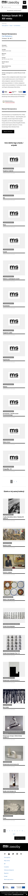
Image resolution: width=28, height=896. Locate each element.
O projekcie (6, 867)
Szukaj (24, 7)
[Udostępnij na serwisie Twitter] (10, 38)
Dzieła (11, 25)
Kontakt (5, 876)
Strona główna (5, 25)
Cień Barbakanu (17, 25)
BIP (4, 863)
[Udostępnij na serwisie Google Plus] (8, 38)
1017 (14, 834)
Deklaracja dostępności (9, 870)
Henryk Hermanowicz (9, 34)
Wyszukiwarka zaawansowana (14, 10)
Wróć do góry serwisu (9, 879)
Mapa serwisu (7, 860)
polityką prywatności (18, 894)
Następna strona (20, 838)
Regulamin (6, 873)
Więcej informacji (8, 131)
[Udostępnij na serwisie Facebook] (11, 38)
